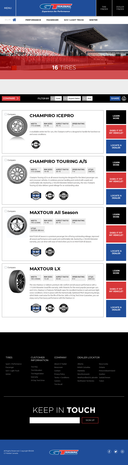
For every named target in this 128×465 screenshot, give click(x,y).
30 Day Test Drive (38, 380)
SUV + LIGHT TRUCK (74, 20)
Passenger (10, 367)
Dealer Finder (120, 8)
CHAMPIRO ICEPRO (52, 115)
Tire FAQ (34, 367)
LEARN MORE (116, 117)
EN (6, 20)
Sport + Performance (14, 364)
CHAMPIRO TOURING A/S (58, 161)
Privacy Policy (59, 374)
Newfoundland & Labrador (88, 377)
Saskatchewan (104, 377)
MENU (8, 8)
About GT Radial (60, 364)
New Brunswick (84, 374)
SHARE (115, 98)
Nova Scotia (103, 364)
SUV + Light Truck (12, 371)
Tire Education (36, 370)
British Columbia (84, 367)
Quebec (102, 374)
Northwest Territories (86, 381)
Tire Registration (37, 374)
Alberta (80, 364)
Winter (8, 374)
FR (10, 20)
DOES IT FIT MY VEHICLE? (116, 131)
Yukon (101, 381)
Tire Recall (58, 384)
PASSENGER (52, 20)
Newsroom (58, 367)
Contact (57, 371)
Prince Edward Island (107, 371)
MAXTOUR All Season (54, 212)
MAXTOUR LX (45, 268)
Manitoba (81, 371)
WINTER (93, 20)
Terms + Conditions (61, 377)
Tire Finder (104, 8)
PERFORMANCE (33, 20)
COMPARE (9, 98)
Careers (57, 381)
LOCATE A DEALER (116, 146)
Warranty (34, 377)
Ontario (102, 367)
